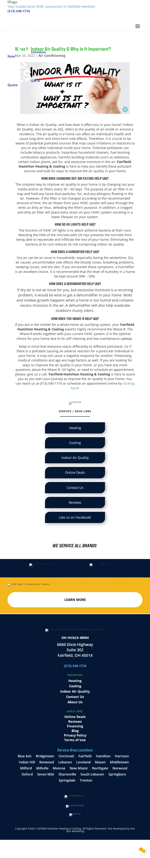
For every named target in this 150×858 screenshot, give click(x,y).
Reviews (75, 721)
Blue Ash (24, 756)
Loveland (83, 762)
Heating (75, 680)
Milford (26, 768)
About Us (75, 702)
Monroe (59, 768)
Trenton (86, 780)
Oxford (27, 774)
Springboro (117, 774)
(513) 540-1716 (19, 11)
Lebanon (65, 762)
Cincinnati (67, 756)
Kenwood (46, 762)
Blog (75, 730)
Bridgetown (45, 756)
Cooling (75, 686)
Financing (75, 726)
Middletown (119, 762)
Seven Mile (45, 774)
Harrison (122, 756)
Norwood (119, 768)
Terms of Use (75, 740)
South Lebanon (92, 774)
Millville (42, 768)
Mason (100, 762)
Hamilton (103, 756)
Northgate (100, 768)
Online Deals (75, 716)
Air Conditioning (51, 55)
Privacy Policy (75, 735)
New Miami (79, 768)
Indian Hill (27, 762)
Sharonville (67, 774)
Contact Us (75, 696)
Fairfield (84, 756)
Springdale (67, 780)
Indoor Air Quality (75, 691)
